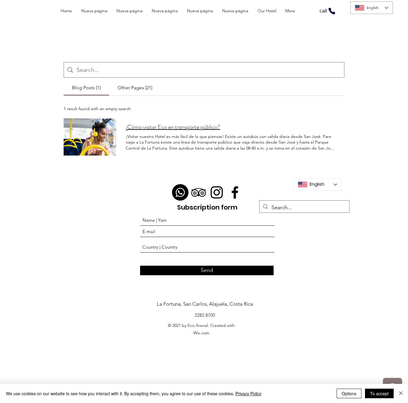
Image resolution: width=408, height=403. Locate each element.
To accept (379, 393)
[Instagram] (216, 192)
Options (349, 393)
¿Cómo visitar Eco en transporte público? (173, 127)
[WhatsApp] (180, 192)
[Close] (400, 393)
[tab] (86, 88)
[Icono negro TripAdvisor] (198, 192)
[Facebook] (235, 192)
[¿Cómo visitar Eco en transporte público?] (90, 137)
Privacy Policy (248, 393)
